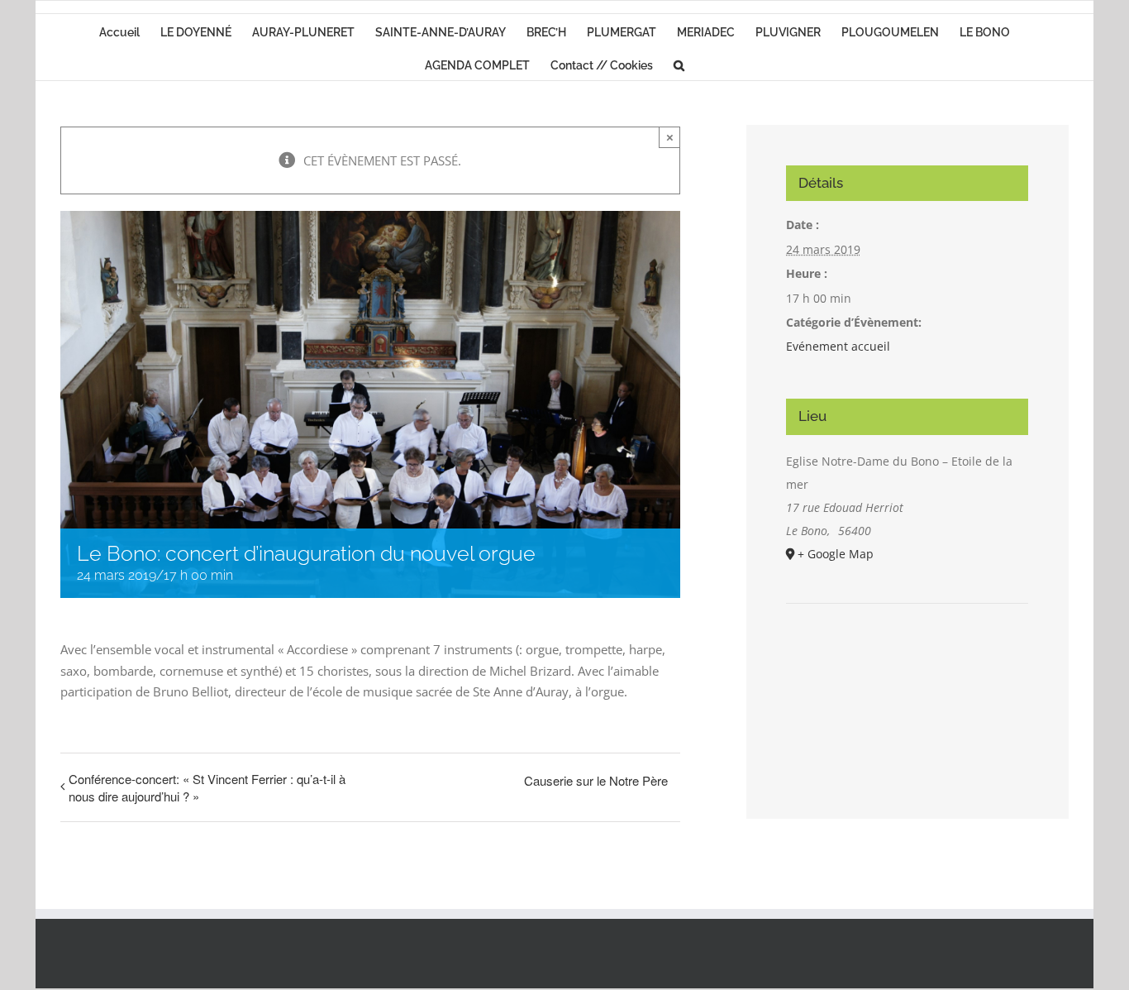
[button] (679, 63)
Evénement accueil (838, 346)
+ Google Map (836, 554)
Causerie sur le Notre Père (596, 780)
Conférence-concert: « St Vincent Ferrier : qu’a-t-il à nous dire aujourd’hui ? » (207, 787)
